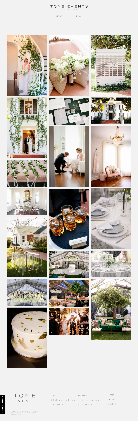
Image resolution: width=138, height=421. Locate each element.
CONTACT (113, 403)
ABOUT (111, 399)
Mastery (18, 414)
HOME (111, 395)
